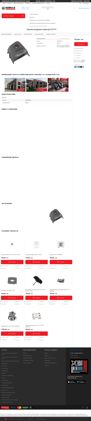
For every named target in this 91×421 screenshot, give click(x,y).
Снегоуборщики (5, 385)
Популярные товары (27, 355)
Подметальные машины (7, 382)
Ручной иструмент (5, 397)
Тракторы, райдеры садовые (8, 387)
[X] (81, 67)
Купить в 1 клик (29, 265)
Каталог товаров (8, 16)
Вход (80, 3)
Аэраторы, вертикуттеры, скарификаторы (10, 361)
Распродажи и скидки (27, 358)
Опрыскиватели (5, 380)
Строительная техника (6, 394)
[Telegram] (83, 67)
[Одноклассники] (77, 67)
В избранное (28, 268)
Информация (27, 3)
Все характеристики (64, 38)
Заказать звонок (25, 8)
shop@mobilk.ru (78, 353)
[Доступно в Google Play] (81, 381)
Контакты (48, 3)
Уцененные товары (27, 362)
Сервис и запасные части (18, 3)
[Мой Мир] (79, 67)
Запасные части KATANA (7, 402)
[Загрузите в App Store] (71, 381)
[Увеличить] (18, 53)
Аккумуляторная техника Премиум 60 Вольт (10, 358)
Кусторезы (4, 373)
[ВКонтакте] (75, 67)
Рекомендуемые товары (28, 360)
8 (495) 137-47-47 (25, 7)
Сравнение (17, 265)
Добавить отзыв (79, 48)
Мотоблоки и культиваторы (7, 375)
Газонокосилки (5, 368)
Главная (4, 3)
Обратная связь (11, 419)
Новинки (25, 353)
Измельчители (5, 370)
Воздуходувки (5, 363)
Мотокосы (4, 378)
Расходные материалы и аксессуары (9, 399)
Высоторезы (4, 365)
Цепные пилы (4, 390)
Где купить (10, 3)
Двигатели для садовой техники (8, 392)
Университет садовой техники (38, 3)
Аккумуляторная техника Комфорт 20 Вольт (9, 354)
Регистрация (85, 3)
